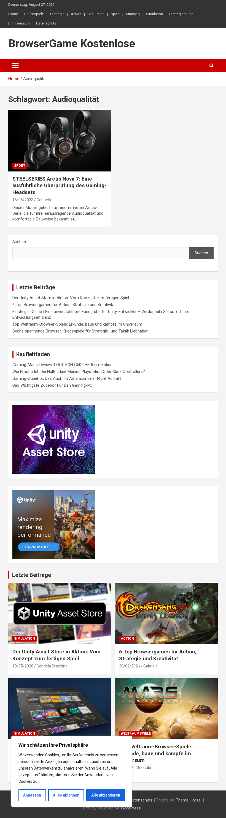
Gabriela (44, 200)
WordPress (131, 808)
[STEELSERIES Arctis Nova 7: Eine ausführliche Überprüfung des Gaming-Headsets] (59, 140)
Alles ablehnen (66, 795)
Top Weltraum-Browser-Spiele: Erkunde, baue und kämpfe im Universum (77, 324)
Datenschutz (46, 23)
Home (13, 14)
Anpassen (32, 795)
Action (76, 14)
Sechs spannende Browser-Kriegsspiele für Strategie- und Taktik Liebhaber (80, 331)
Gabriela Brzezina (52, 666)
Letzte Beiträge (31, 575)
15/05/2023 (22, 200)
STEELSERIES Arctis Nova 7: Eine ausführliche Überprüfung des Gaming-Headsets (59, 185)
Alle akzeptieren (105, 795)
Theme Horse (188, 800)
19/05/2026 (22, 666)
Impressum (21, 23)
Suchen (19, 241)
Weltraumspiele (136, 733)
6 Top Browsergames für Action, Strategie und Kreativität (64, 304)
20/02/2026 (129, 666)
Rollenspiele (34, 14)
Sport (115, 14)
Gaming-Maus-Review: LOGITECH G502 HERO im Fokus (62, 364)
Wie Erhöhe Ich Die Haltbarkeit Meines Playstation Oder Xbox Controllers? (78, 371)
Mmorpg (133, 14)
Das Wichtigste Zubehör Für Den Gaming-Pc (52, 385)
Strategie (57, 14)
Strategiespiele (181, 14)
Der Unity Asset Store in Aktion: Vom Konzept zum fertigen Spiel (70, 297)
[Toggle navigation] (15, 65)
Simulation (96, 14)
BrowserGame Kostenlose (71, 43)
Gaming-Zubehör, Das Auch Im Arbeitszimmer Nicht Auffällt (66, 378)
